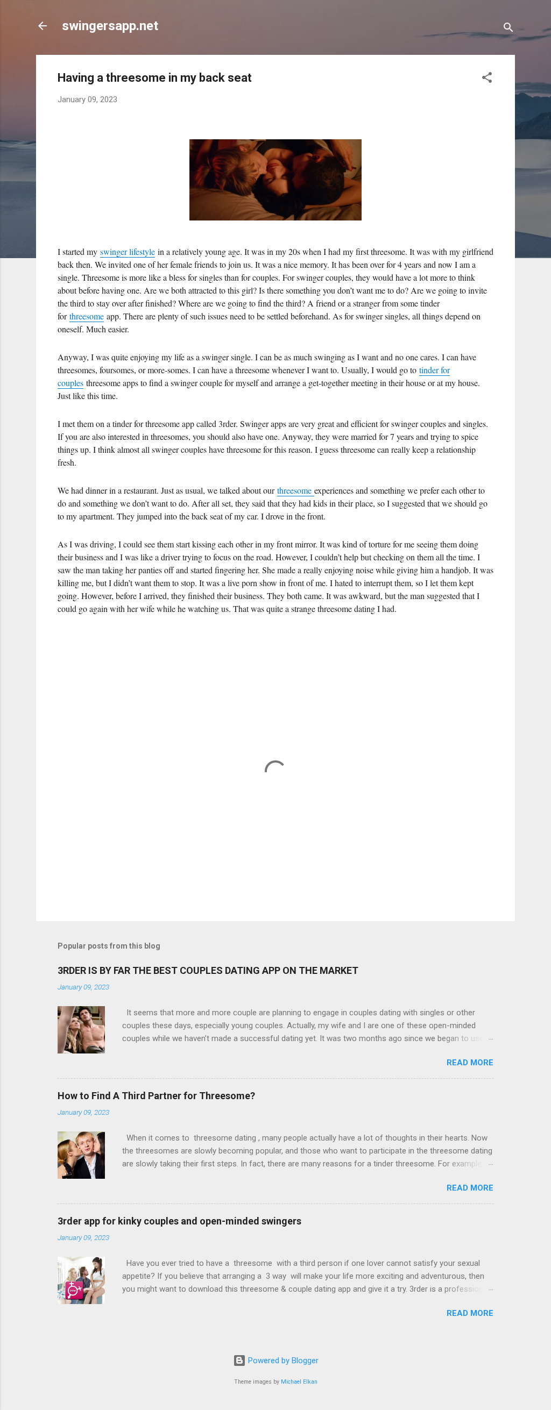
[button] (487, 79)
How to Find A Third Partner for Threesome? (156, 1095)
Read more (470, 1062)
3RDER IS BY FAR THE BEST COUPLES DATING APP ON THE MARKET (208, 970)
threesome (86, 316)
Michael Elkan (299, 1381)
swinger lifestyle (127, 251)
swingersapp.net (110, 25)
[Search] (508, 29)
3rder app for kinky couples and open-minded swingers (179, 1221)
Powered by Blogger (282, 1360)
